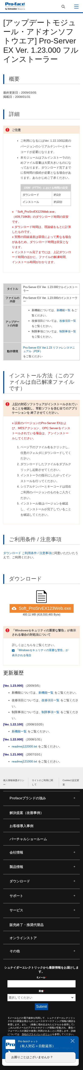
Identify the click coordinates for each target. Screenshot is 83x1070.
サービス (16, 910)
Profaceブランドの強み (28, 798)
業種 (41, 991)
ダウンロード (20, 881)
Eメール (41, 977)
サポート (16, 896)
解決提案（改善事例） (27, 813)
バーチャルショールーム (28, 839)
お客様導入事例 (21, 826)
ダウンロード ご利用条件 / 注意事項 (27, 553)
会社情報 (16, 852)
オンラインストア (23, 938)
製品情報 (16, 867)
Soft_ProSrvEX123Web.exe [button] (45, 608)
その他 (15, 951)
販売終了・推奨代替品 (27, 925)
